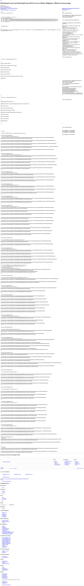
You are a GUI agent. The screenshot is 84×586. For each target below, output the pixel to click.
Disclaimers (4, 583)
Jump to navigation (3, 7)
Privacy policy (4, 581)
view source (15, 8)
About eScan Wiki (5, 582)
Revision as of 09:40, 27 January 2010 (7, 8)
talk (66, 9)
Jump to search (8, 7)
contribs (68, 9)
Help (1, 0)
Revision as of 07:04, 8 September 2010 (68, 8)
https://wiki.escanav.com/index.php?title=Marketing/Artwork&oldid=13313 (17, 478)
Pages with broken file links (6, 481)
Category (1, 479)
